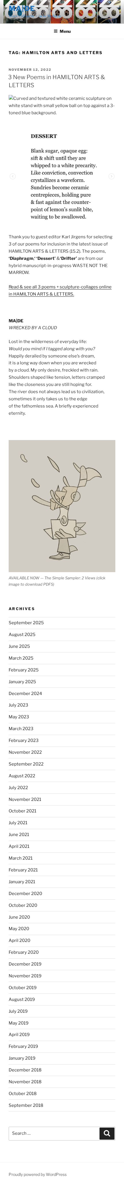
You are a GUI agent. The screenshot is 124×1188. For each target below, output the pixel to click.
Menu (65, 31)
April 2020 (19, 940)
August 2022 (22, 775)
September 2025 (26, 622)
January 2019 (22, 1058)
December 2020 (25, 893)
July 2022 (18, 787)
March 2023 (21, 728)
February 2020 (24, 952)
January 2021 (22, 881)
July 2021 (18, 822)
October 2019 (23, 987)
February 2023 (24, 740)
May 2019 (19, 1023)
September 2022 (26, 764)
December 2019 (25, 964)
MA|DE (22, 8)
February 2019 (23, 1046)
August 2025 (22, 634)
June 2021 (19, 834)
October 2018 (23, 1093)
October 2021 (22, 811)
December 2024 (25, 693)
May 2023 (19, 716)
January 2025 (22, 681)
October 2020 (23, 905)
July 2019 (18, 1011)
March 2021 (21, 858)
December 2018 (25, 1070)
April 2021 (19, 846)
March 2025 (21, 658)
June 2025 (19, 646)
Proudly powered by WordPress (38, 1174)
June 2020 (19, 917)
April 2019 (19, 1034)
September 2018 (26, 1105)
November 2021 (25, 799)
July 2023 (18, 705)
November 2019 (25, 975)
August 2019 (22, 999)
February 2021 (23, 870)
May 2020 (19, 928)
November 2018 (25, 1081)
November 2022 (25, 752)
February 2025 (24, 670)
